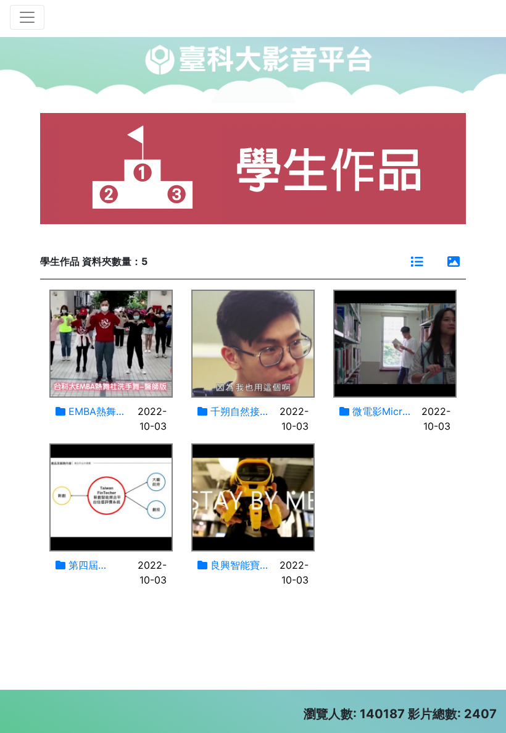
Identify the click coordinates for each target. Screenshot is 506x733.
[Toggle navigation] (27, 17)
